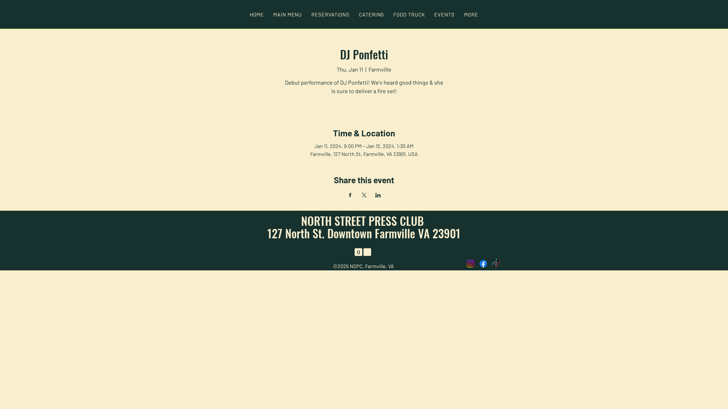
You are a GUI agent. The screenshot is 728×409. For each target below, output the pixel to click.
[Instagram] (470, 264)
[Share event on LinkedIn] (378, 195)
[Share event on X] (364, 195)
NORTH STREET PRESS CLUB (364, 220)
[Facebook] (483, 264)
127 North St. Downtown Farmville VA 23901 (363, 233)
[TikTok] (496, 264)
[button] (471, 14)
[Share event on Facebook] (350, 195)
